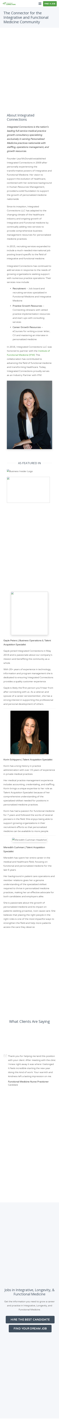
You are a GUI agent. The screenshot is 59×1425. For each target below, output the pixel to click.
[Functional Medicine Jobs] (9, 3)
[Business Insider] (29, 471)
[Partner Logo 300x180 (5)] (29, 490)
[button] (40, 3)
